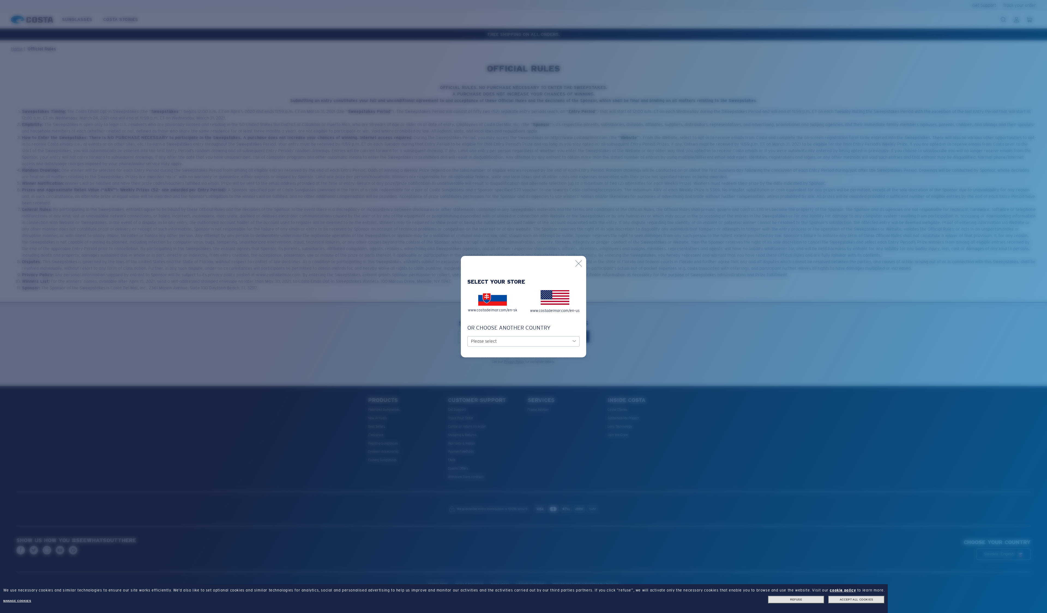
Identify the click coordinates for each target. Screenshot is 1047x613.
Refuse (796, 599)
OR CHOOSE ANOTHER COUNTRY (508, 328)
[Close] (578, 263)
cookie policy (843, 590)
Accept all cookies (856, 599)
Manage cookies (17, 600)
